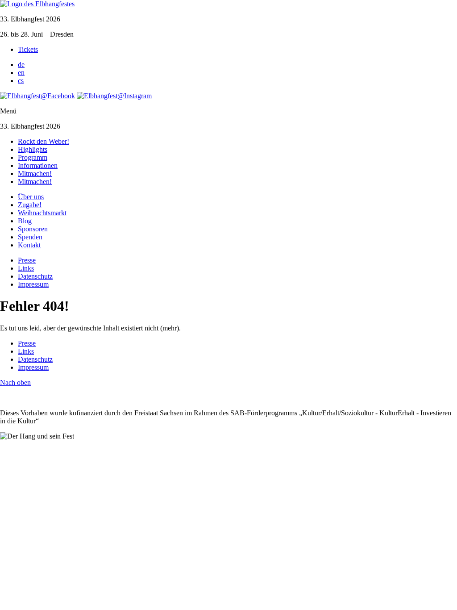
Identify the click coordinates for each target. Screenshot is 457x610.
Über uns (31, 197)
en (21, 72)
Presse (27, 260)
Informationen (38, 165)
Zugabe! (30, 205)
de (21, 64)
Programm (32, 157)
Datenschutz (35, 276)
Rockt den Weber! (43, 141)
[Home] (37, 4)
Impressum (33, 284)
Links (26, 268)
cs (21, 80)
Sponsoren (33, 229)
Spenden (30, 237)
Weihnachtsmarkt (42, 213)
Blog (25, 221)
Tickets (28, 49)
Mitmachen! (35, 173)
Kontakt (29, 245)
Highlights (32, 149)
